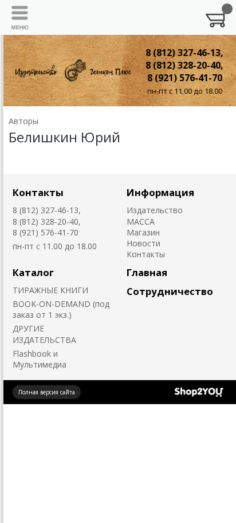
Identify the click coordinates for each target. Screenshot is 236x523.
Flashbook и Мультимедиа (39, 359)
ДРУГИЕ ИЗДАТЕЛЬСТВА (44, 334)
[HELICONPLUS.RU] (72, 70)
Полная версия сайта (46, 392)
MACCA (141, 221)
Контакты (38, 192)
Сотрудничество (170, 291)
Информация (160, 192)
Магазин (143, 232)
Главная (147, 272)
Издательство (155, 210)
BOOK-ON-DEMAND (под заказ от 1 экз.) (61, 309)
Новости (143, 243)
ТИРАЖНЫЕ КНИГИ (50, 290)
